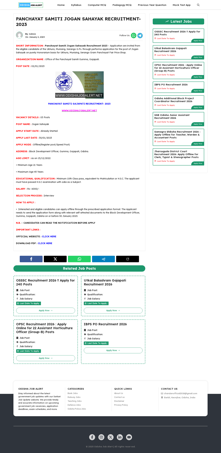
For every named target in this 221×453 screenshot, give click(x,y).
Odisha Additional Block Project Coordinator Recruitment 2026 (174, 100)
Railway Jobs (74, 397)
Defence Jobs (74, 405)
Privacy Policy (121, 405)
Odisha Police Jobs (77, 409)
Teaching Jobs (75, 401)
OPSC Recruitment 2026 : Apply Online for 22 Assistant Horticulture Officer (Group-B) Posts (44, 328)
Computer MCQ (97, 4)
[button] (198, 5)
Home (61, 4)
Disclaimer (119, 401)
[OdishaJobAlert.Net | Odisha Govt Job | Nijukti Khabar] (30, 5)
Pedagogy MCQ (122, 4)
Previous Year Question (152, 4)
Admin (32, 34)
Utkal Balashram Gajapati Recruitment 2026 (105, 282)
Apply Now (198, 40)
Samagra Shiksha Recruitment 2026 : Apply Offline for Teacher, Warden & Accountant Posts (177, 134)
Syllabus (76, 4)
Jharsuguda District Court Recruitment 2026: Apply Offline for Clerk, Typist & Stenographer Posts (176, 154)
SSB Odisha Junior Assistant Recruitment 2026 (172, 116)
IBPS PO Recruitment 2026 (105, 324)
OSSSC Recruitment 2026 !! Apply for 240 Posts (45, 282)
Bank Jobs (73, 393)
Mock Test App (182, 4)
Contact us (119, 397)
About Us (118, 393)
